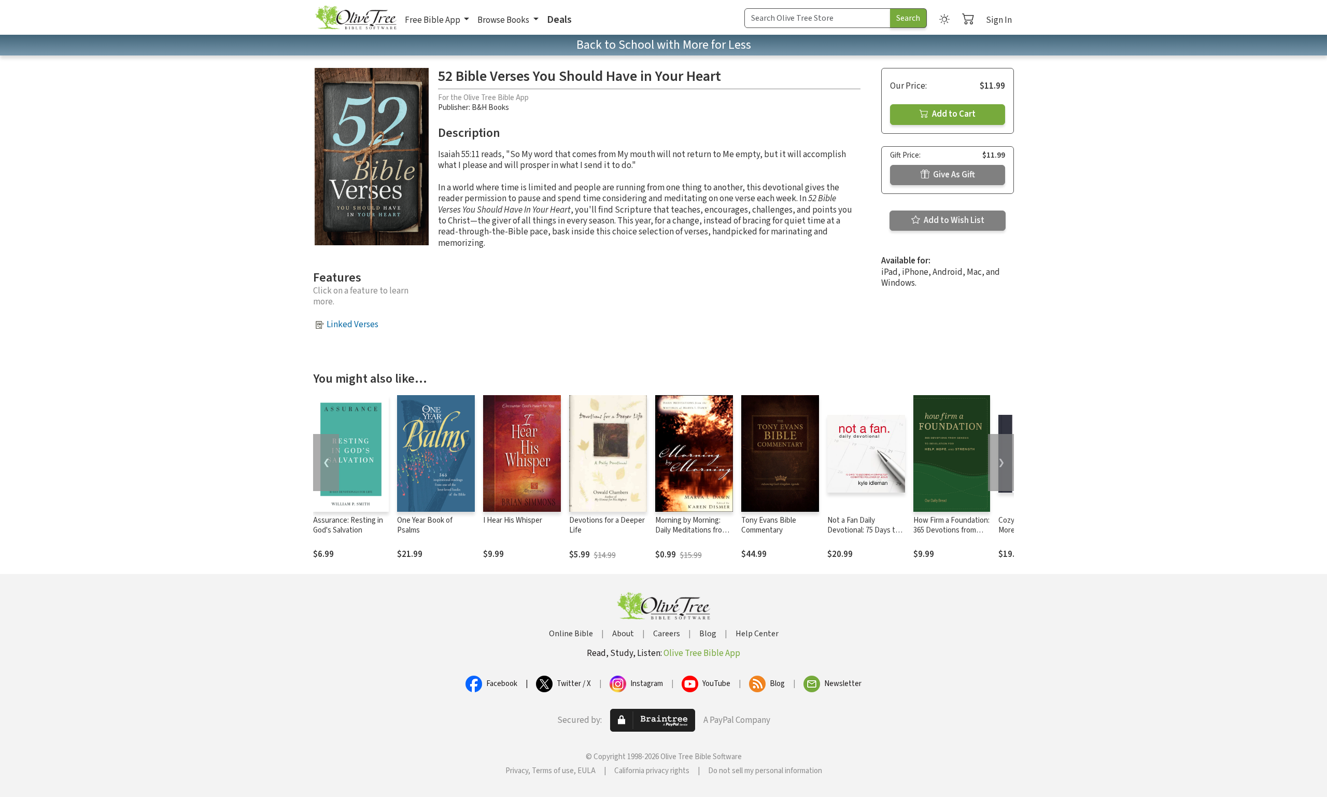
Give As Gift (953, 175)
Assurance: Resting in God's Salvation (348, 525)
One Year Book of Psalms (425, 525)
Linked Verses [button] (352, 324)
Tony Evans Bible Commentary (768, 525)
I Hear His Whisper (512, 520)
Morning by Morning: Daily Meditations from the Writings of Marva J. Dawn (693, 535)
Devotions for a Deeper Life (607, 525)
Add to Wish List (953, 220)
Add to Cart (953, 114)
